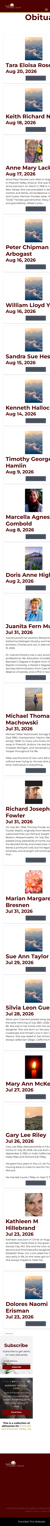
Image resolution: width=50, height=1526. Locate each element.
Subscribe (16, 1367)
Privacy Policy (32, 1511)
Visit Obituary (36, 78)
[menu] (46, 9)
